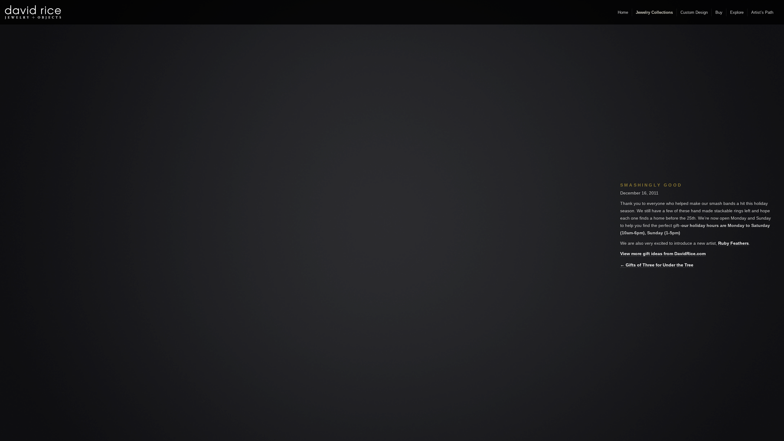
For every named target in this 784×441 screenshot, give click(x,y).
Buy (718, 12)
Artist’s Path (762, 12)
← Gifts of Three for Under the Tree (656, 264)
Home (623, 12)
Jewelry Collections (654, 12)
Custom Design (694, 12)
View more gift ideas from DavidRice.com (663, 253)
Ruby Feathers (733, 243)
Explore (737, 12)
